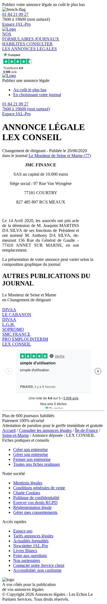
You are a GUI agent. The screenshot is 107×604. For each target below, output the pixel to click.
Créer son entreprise (30, 449)
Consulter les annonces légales (45, 430)
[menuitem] (59, 89)
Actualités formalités (31, 540)
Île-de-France (86, 430)
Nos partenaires (26, 560)
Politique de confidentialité (36, 497)
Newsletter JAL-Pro (30, 545)
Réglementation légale (32, 507)
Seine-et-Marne (15, 435)
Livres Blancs (25, 550)
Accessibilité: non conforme (37, 570)
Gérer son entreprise (30, 454)
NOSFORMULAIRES (18, 36)
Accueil (9, 430)
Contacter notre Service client (38, 565)
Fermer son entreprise (31, 459)
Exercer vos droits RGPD (35, 502)
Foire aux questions (30, 555)
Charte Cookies (26, 492)
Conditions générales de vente (39, 487)
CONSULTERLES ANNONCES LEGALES (29, 46)
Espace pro (22, 531)
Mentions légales (27, 483)
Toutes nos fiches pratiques (36, 464)
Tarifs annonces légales (33, 536)
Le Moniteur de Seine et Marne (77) (60, 155)
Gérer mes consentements (35, 512)
